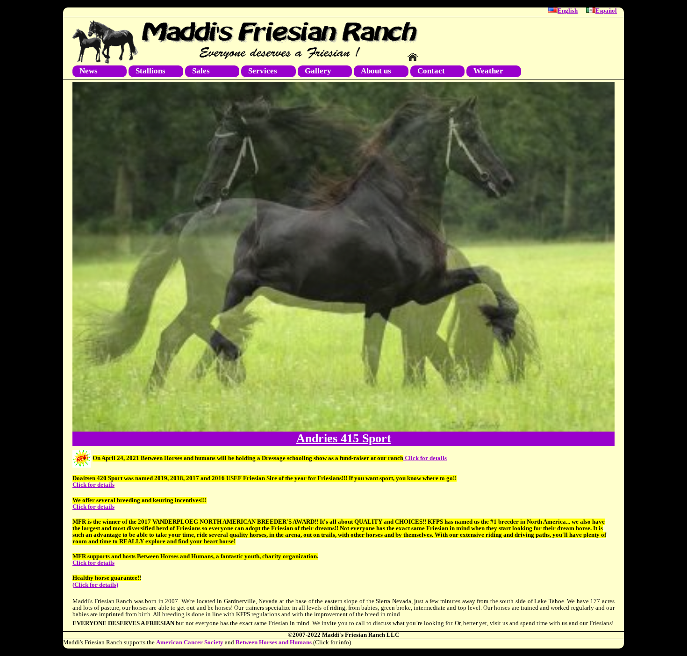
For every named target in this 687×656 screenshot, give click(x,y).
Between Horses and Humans (274, 642)
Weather (488, 70)
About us (376, 70)
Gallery (318, 70)
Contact (431, 70)
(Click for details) (95, 585)
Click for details (425, 458)
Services (262, 70)
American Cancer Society (189, 642)
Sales (201, 70)
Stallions (150, 70)
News (88, 70)
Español (606, 10)
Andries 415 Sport (343, 438)
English (568, 10)
